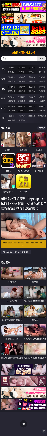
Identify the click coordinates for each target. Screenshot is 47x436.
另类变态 (42, 91)
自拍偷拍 (21, 77)
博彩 (3, 69)
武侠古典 (42, 106)
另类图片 (42, 101)
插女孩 (11, 116)
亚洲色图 (21, 96)
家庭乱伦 (21, 106)
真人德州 (21, 67)
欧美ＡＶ (31, 77)
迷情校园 (11, 110)
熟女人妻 (11, 81)
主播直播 (31, 81)
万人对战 (31, 67)
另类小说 (21, 110)
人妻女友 (31, 106)
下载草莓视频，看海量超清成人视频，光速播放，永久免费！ (23, 244)
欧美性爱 (42, 87)
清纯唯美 (21, 101)
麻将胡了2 (12, 71)
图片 (3, 98)
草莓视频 (31, 116)
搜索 (41, 58)
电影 (3, 88)
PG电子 (11, 67)
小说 (3, 108)
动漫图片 (42, 96)
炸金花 (21, 71)
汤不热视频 (42, 116)
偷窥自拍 (11, 96)
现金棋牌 (31, 71)
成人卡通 (31, 87)
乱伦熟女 (31, 91)
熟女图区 (31, 101)
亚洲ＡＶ (11, 77)
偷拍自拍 (21, 87)
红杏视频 (11, 120)
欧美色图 (31, 96)
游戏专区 (42, 67)
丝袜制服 (21, 81)
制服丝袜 (11, 91)
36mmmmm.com (23, 52)
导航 (3, 118)
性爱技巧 (42, 110)
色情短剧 (21, 120)
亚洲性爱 (11, 87)
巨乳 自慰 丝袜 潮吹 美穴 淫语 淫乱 (15, 252)
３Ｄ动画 (42, 77)
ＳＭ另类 (42, 81)
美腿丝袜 (11, 101)
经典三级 (21, 91)
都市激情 (11, 106)
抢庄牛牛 (42, 71)
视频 (3, 79)
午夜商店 (21, 116)
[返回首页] (43, 431)
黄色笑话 (31, 110)
